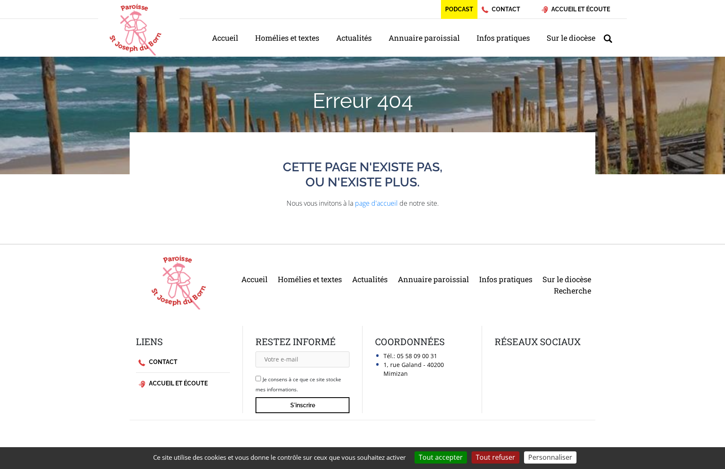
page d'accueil (376, 203)
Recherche (572, 291)
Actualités (354, 38)
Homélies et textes (287, 38)
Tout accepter (441, 457)
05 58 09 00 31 (417, 356)
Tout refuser (495, 457)
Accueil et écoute (178, 383)
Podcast (459, 9)
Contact (162, 362)
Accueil (225, 38)
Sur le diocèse (571, 38)
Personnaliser (550, 457)
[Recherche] (612, 38)
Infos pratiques (503, 38)
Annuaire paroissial (424, 38)
